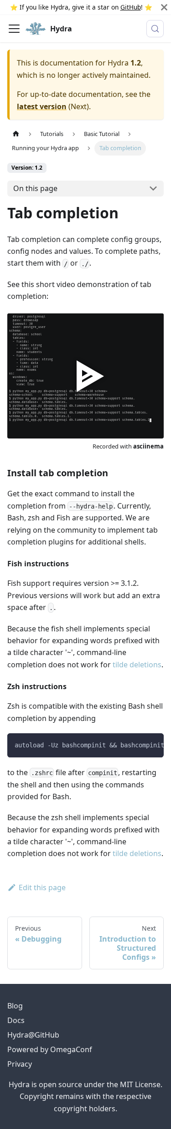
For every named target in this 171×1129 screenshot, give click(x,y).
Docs (16, 1020)
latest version (42, 106)
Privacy (19, 1064)
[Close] (164, 7)
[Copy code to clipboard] (152, 744)
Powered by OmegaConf (49, 1049)
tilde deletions (137, 665)
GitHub (130, 7)
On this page (35, 188)
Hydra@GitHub (33, 1035)
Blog (15, 1006)
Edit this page (42, 887)
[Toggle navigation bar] (14, 28)
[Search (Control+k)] (155, 28)
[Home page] (16, 134)
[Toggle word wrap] (136, 744)
